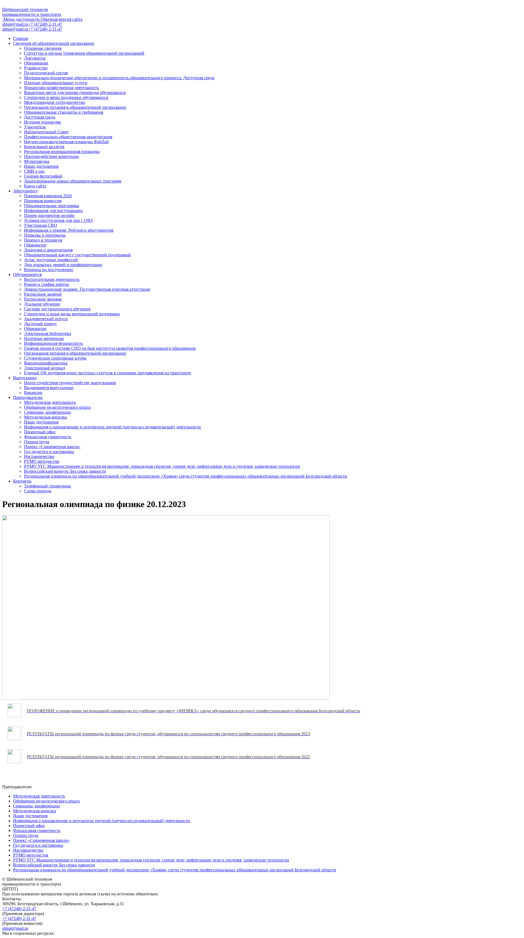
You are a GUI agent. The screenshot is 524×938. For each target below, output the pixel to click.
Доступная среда (39, 117)
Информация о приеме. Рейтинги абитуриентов (69, 230)
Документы (35, 58)
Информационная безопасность (53, 343)
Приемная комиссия (42, 200)
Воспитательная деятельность (51, 279)
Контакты (22, 481)
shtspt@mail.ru (15, 928)
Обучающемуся (27, 274)
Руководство (35, 68)
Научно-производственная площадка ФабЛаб (66, 141)
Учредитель (35, 127)
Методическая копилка (45, 417)
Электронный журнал (44, 368)
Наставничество (39, 456)
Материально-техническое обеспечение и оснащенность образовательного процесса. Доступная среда (119, 77)
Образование (36, 63)
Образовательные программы (51, 205)
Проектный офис (40, 432)
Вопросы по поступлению (48, 269)
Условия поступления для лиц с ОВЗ (58, 220)
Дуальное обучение (42, 304)
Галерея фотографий (43, 176)
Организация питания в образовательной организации (75, 107)
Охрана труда (36, 441)
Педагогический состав (46, 72)
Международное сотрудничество (54, 102)
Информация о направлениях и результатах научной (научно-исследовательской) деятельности (112, 427)
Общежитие (35, 245)
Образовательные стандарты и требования (63, 112)
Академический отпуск (46, 318)
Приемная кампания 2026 (48, 195)
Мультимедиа (36, 161)
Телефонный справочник (47, 486)
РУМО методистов (41, 461)
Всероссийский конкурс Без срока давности (65, 471)
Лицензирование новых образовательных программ (72, 181)
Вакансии (33, 392)
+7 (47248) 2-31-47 (19, 908)
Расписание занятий (43, 294)
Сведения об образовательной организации (53, 43)
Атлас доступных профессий (51, 259)
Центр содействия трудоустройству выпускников (70, 382)
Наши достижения (41, 166)
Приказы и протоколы (45, 235)
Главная (20, 38)
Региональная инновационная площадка (62, 151)
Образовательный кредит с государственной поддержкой (77, 254)
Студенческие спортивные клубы (55, 358)
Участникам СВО (40, 225)
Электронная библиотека (47, 333)
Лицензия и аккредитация (48, 250)
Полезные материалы (44, 338)
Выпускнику (25, 377)
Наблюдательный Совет (46, 132)
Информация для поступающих (53, 210)
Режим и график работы (46, 284)
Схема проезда (37, 491)
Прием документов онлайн (49, 215)
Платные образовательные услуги (55, 82)
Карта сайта (35, 186)
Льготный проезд (40, 323)
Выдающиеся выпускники (48, 387)
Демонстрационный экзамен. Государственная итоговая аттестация (87, 289)
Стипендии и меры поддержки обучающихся (66, 97)
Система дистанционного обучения (57, 309)
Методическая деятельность (50, 402)
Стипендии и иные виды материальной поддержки (72, 313)
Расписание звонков (43, 299)
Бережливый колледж (44, 146)
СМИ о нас (34, 171)
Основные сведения (42, 48)
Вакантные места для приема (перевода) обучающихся (75, 92)
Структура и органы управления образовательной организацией (84, 53)
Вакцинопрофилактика (45, 363)
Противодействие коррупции (51, 156)
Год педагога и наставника (49, 451)
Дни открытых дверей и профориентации (63, 264)
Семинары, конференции (47, 412)
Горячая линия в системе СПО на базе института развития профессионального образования (109, 348)
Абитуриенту (25, 191)
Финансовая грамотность (47, 436)
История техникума (42, 122)
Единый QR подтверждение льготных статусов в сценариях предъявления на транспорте (107, 373)
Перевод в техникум (43, 240)
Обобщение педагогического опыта (57, 407)
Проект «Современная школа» (52, 446)
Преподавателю (28, 397)
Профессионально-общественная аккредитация (68, 136)
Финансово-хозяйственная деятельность (61, 87)
